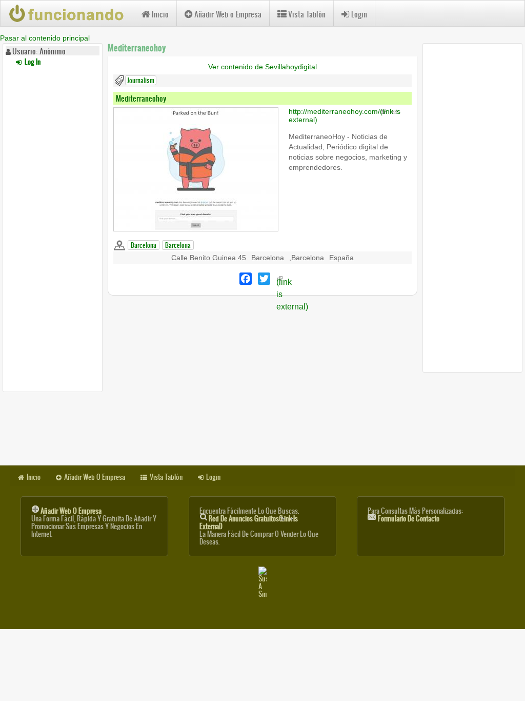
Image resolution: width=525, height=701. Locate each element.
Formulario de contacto (408, 518)
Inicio (160, 14)
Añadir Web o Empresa (227, 14)
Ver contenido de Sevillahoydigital (262, 67)
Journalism (140, 80)
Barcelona (143, 245)
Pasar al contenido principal (45, 38)
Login (359, 14)
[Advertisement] (52, 227)
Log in (32, 62)
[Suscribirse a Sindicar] (262, 582)
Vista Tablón (307, 14)
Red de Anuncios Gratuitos (248, 522)
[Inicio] (71, 13)
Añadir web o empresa (71, 511)
